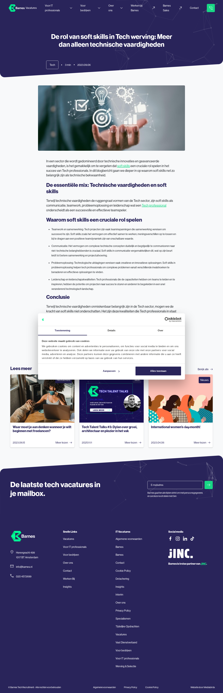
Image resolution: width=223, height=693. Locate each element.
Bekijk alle (203, 369)
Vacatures (31, 7)
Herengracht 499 (25, 552)
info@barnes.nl (24, 566)
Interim (119, 594)
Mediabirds (209, 687)
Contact (194, 7)
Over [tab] (160, 330)
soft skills (123, 166)
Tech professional (154, 205)
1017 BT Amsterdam (27, 557)
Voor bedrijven (85, 8)
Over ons (111, 8)
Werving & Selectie (126, 666)
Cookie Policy (123, 570)
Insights (67, 586)
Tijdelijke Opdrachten (127, 626)
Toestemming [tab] (62, 330)
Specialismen (123, 618)
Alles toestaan (158, 371)
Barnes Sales (167, 8)
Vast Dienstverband (126, 642)
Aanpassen (109, 371)
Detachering (122, 578)
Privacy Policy (123, 610)
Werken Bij (69, 578)
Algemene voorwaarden (129, 538)
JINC (203, 563)
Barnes (119, 546)
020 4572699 (23, 576)
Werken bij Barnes (136, 8)
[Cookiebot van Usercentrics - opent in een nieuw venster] (167, 319)
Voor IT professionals (52, 8)
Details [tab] (112, 330)
